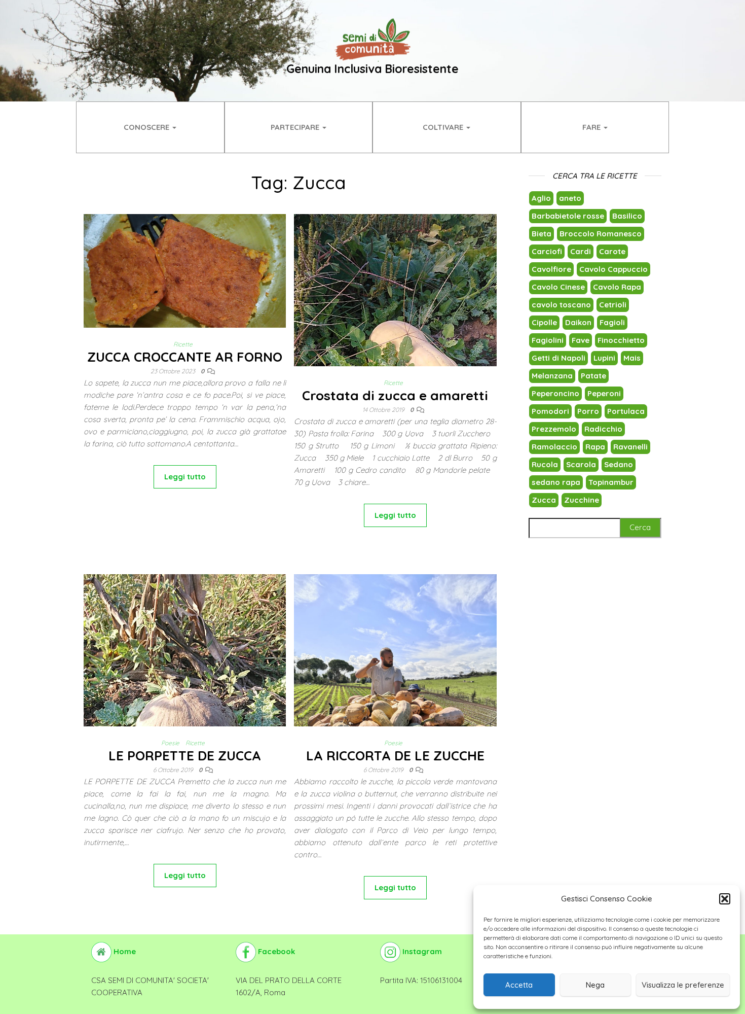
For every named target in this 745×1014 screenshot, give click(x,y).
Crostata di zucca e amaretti (395, 395)
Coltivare (444, 127)
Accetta (519, 985)
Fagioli (612, 322)
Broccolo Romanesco (601, 233)
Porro (588, 411)
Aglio (541, 198)
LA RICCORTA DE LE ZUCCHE (395, 755)
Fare (592, 127)
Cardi (580, 251)
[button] (725, 899)
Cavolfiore (551, 269)
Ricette (183, 344)
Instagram (421, 951)
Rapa (595, 446)
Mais (632, 358)
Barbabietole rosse (568, 216)
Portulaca (626, 411)
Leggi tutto (185, 476)
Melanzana (552, 375)
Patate (593, 375)
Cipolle (544, 322)
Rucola (545, 464)
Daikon (578, 322)
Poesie (170, 743)
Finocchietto (621, 340)
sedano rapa (556, 482)
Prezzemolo (554, 429)
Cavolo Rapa (617, 287)
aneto (570, 198)
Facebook (275, 951)
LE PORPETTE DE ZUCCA (184, 755)
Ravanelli (630, 446)
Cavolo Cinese (558, 287)
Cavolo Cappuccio (613, 269)
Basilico (627, 216)
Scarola (581, 464)
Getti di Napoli (558, 358)
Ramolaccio (554, 446)
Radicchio (603, 429)
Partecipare (296, 127)
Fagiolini (548, 340)
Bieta (541, 233)
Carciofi (547, 251)
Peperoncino (555, 393)
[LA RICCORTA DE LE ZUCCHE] (395, 708)
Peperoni (604, 393)
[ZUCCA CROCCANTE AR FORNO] (185, 270)
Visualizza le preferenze (683, 985)
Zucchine (581, 500)
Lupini (604, 358)
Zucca (544, 500)
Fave (580, 340)
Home (123, 951)
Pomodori (550, 411)
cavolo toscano (561, 304)
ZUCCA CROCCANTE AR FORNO (184, 356)
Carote (612, 251)
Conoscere (147, 127)
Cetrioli (612, 304)
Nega (595, 985)
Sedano (618, 464)
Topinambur (611, 482)
